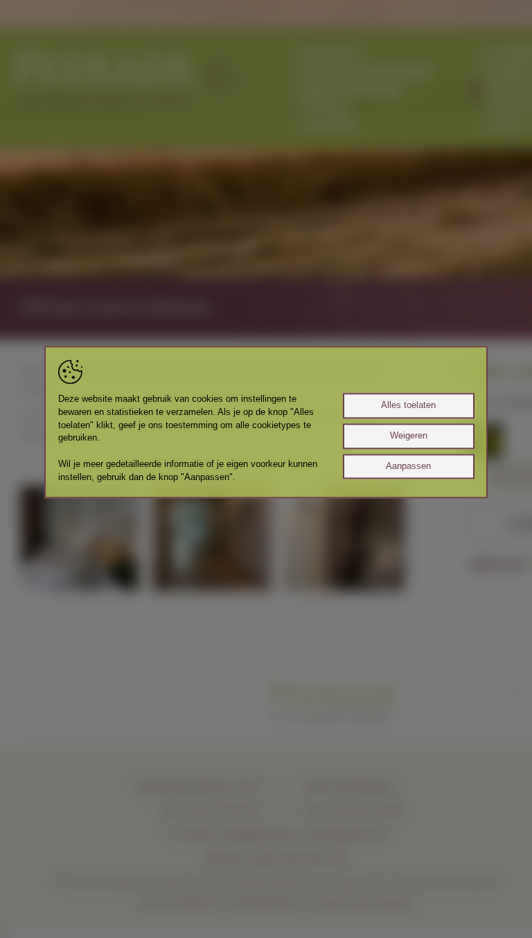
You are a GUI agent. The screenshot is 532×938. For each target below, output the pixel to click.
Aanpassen (408, 466)
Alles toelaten (408, 405)
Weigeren (408, 436)
